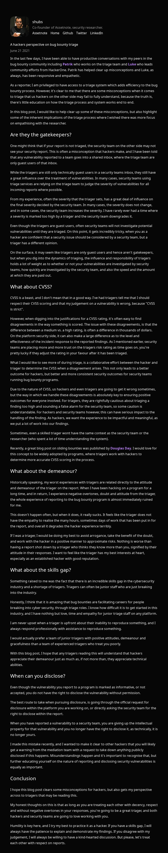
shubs (37, 21)
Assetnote (39, 33)
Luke (132, 64)
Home (55, 33)
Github (68, 33)
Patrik (68, 64)
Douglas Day (120, 448)
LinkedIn (96, 33)
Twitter (81, 33)
